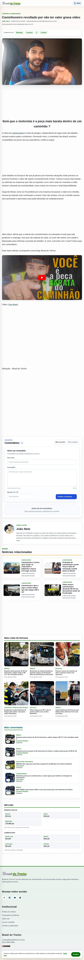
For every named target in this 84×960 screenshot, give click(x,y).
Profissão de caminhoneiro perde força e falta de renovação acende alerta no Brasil (70, 566)
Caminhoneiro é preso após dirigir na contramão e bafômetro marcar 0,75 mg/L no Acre (30, 566)
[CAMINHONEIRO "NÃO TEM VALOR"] (42, 277)
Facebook (29, 32)
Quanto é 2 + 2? (12, 492)
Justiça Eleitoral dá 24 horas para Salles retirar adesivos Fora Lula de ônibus (67, 711)
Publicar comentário (66, 497)
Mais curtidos (73, 442)
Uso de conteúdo (8, 922)
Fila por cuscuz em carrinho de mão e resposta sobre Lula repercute (66, 672)
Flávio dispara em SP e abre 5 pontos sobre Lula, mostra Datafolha (40, 711)
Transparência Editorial (10, 915)
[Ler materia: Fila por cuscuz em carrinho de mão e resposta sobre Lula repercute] (68, 654)
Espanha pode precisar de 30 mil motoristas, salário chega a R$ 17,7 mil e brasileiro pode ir (15, 672)
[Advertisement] (42, 102)
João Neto (6, 21)
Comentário (11, 467)
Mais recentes (60, 442)
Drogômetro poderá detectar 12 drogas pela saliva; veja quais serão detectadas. (15, 711)
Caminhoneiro (15, 13)
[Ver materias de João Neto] (9, 533)
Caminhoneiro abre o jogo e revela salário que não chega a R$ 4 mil (30, 589)
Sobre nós (6, 919)
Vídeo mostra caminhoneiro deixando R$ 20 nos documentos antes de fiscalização (71, 589)
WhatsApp (19, 32)
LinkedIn (43, 32)
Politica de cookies (9, 912)
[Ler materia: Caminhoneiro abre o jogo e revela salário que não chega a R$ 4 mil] (12, 590)
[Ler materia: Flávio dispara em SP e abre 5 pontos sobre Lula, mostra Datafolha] (42, 693)
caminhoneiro (18, 133)
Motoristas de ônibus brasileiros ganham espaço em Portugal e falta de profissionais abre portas (41, 672)
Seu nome (10, 457)
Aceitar (76, 954)
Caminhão (6, 13)
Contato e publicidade (10, 926)
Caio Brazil (13, 304)
